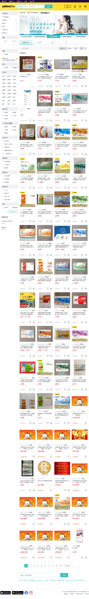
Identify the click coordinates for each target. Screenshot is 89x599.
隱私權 (72, 594)
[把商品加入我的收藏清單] (47, 86)
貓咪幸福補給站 (67, 36)
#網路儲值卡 (33, 580)
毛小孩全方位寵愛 (26, 36)
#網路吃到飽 (60, 580)
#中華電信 (53, 580)
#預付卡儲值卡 (23, 580)
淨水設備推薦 (53, 36)
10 (60, 566)
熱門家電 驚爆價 (81, 36)
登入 (68, 6)
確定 (14, 45)
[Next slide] (51, 64)
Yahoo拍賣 (8, 6)
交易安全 (86, 594)
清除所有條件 (12, 211)
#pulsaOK (68, 580)
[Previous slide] (38, 64)
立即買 (39, 42)
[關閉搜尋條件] (26, 6)
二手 (65, 42)
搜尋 (64, 575)
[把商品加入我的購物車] (51, 86)
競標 (52, 42)
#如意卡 (40, 580)
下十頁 (67, 566)
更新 (87, 591)
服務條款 (66, 594)
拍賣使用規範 (79, 594)
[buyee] (9, 59)
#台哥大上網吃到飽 (78, 580)
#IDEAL (46, 580)
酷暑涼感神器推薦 (40, 36)
